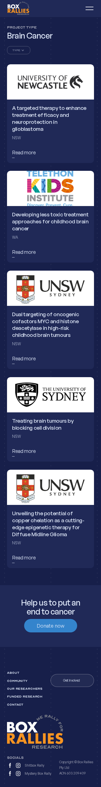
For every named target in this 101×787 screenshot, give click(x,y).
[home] (25, 9)
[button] (87, 9)
